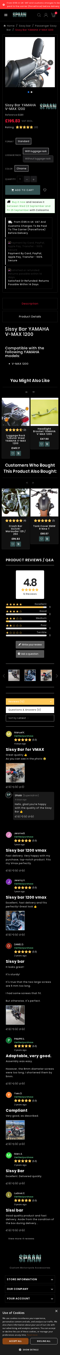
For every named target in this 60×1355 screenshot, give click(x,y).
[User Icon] (46, 15)
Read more (32, 1334)
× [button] (56, 1311)
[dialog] (30, 1331)
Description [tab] (30, 304)
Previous (3, 676)
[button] (30, 1349)
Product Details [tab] (30, 317)
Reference (11, 114)
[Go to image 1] (28, 92)
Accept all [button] (15, 1341)
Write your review (31, 644)
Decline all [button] (43, 1341)
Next (56, 676)
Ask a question (29, 654)
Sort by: (13, 718)
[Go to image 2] (31, 92)
